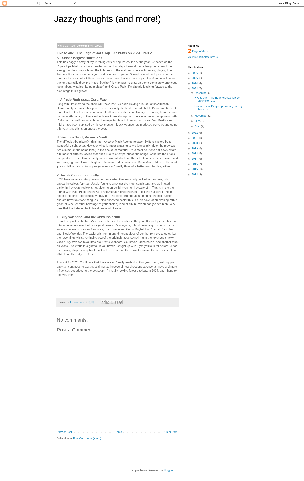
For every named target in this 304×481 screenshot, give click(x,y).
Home (118, 432)
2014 (195, 174)
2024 (195, 83)
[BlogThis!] (107, 302)
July (197, 121)
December (201, 93)
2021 (195, 138)
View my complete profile (203, 57)
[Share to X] (112, 302)
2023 (195, 88)
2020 (195, 143)
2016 (195, 164)
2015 (195, 169)
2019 (195, 148)
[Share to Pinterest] (120, 302)
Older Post (170, 432)
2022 (195, 132)
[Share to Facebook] (116, 302)
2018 (195, 153)
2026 (195, 73)
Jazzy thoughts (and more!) (107, 19)
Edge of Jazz (200, 51)
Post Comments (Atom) (87, 438)
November (201, 115)
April (198, 126)
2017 (195, 158)
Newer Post (65, 432)
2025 (195, 78)
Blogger (168, 470)
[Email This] (103, 302)
